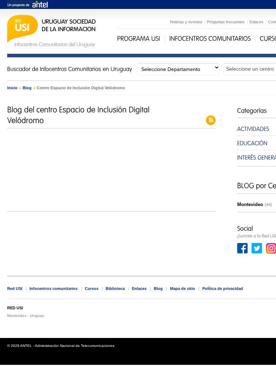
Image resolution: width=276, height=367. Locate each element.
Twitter (257, 248)
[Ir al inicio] (51, 46)
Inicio (12, 88)
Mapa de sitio (182, 288)
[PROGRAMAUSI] (138, 38)
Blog (27, 88)
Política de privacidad (222, 288)
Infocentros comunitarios (53, 288)
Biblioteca (115, 288)
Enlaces (256, 22)
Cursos (91, 288)
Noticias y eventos (186, 22)
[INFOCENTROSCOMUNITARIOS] (210, 38)
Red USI (14, 288)
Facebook (242, 248)
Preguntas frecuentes (226, 22)
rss (211, 120)
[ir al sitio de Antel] (27, 5)
